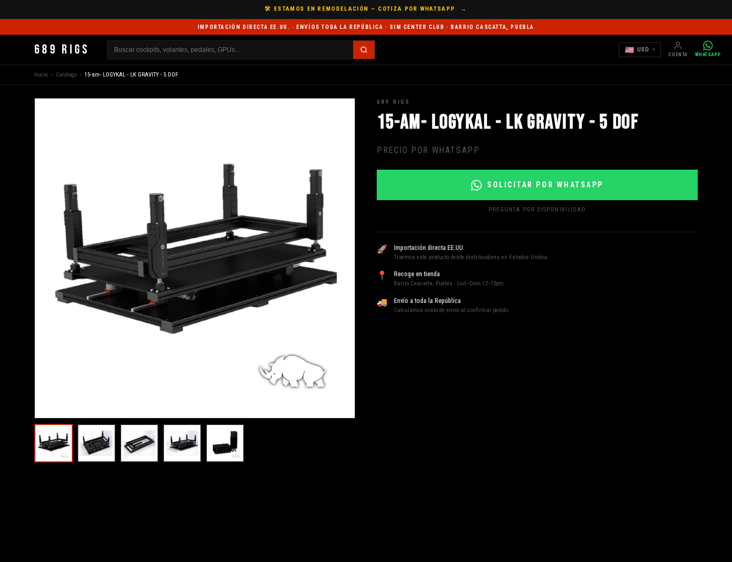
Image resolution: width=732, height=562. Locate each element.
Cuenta (677, 54)
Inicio (41, 74)
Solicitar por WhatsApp (545, 184)
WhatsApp (708, 54)
